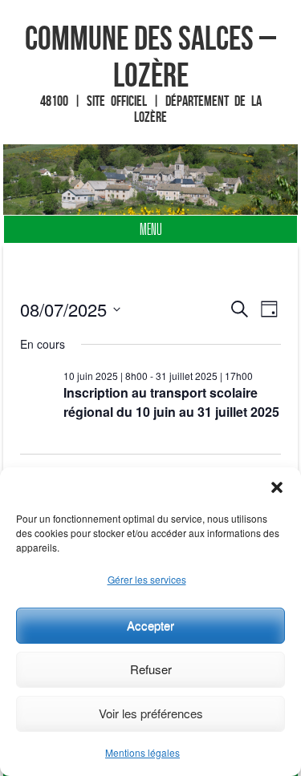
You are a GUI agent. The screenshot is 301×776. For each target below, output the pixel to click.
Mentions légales (142, 752)
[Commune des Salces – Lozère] (151, 179)
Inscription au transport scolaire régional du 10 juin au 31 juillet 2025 (171, 402)
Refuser (151, 669)
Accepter (150, 624)
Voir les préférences (151, 713)
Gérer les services (147, 579)
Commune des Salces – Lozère (150, 56)
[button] (277, 487)
